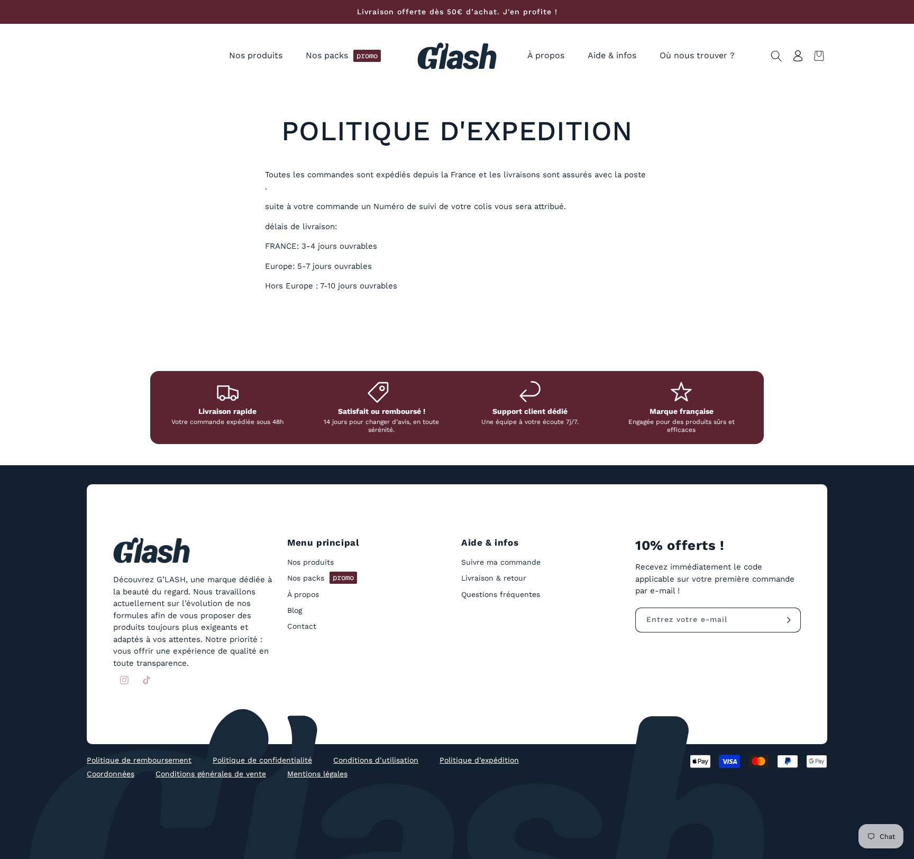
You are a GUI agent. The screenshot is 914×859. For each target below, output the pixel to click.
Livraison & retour (493, 578)
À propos (303, 594)
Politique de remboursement (139, 760)
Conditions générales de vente (211, 774)
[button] (256, 56)
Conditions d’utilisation (375, 760)
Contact (301, 626)
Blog (294, 610)
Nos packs (320, 577)
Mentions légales (317, 774)
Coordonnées (110, 774)
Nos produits (310, 562)
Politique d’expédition (479, 760)
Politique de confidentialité (262, 760)
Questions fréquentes (500, 594)
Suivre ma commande (501, 562)
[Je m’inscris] (788, 620)
